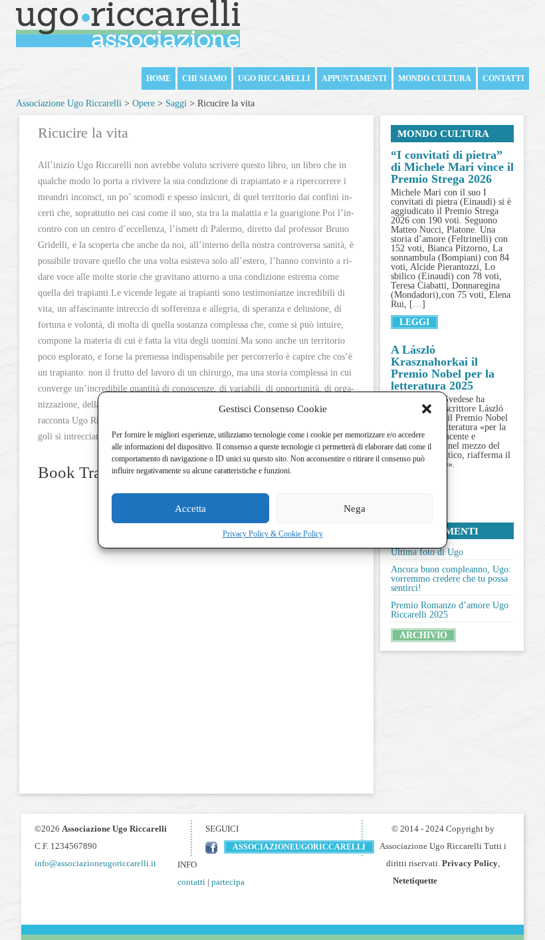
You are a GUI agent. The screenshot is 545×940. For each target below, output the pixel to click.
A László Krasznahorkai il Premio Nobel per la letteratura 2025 (442, 367)
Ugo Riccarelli (274, 78)
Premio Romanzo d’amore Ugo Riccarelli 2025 (449, 610)
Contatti (503, 78)
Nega (355, 508)
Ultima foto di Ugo (427, 552)
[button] (426, 408)
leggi (414, 322)
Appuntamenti (354, 78)
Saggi (176, 103)
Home (158, 78)
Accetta (190, 508)
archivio (423, 635)
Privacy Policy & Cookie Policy (273, 534)
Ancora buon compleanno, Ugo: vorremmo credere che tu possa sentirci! (451, 578)
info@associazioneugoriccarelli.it (95, 863)
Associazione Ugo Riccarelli (69, 103)
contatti (191, 882)
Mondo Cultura (434, 78)
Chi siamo (204, 78)
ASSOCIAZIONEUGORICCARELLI (299, 847)
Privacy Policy (470, 863)
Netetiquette (415, 880)
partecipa (228, 882)
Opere (143, 103)
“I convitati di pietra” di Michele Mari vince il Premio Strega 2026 (452, 166)
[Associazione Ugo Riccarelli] (128, 25)
